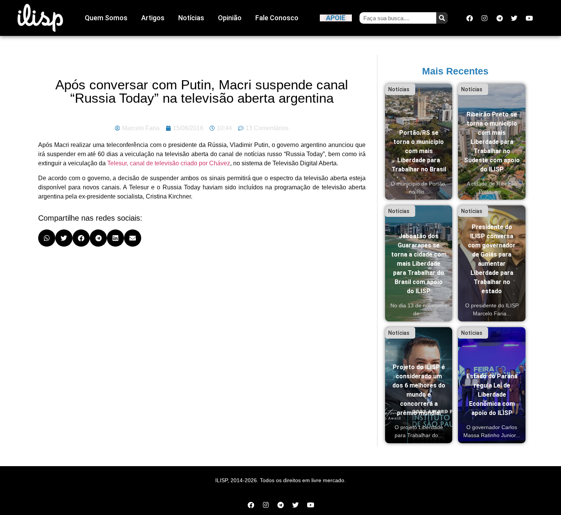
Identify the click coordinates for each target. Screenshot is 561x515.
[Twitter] (514, 17)
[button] (46, 238)
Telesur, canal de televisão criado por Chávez (168, 163)
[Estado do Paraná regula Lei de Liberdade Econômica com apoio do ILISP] (492, 385)
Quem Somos (106, 18)
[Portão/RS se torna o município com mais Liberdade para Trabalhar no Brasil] (419, 142)
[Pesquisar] (442, 18)
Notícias (191, 18)
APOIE (335, 18)
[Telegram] (499, 17)
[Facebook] (469, 17)
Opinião (230, 18)
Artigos (152, 18)
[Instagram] (484, 17)
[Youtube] (529, 17)
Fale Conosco (276, 18)
